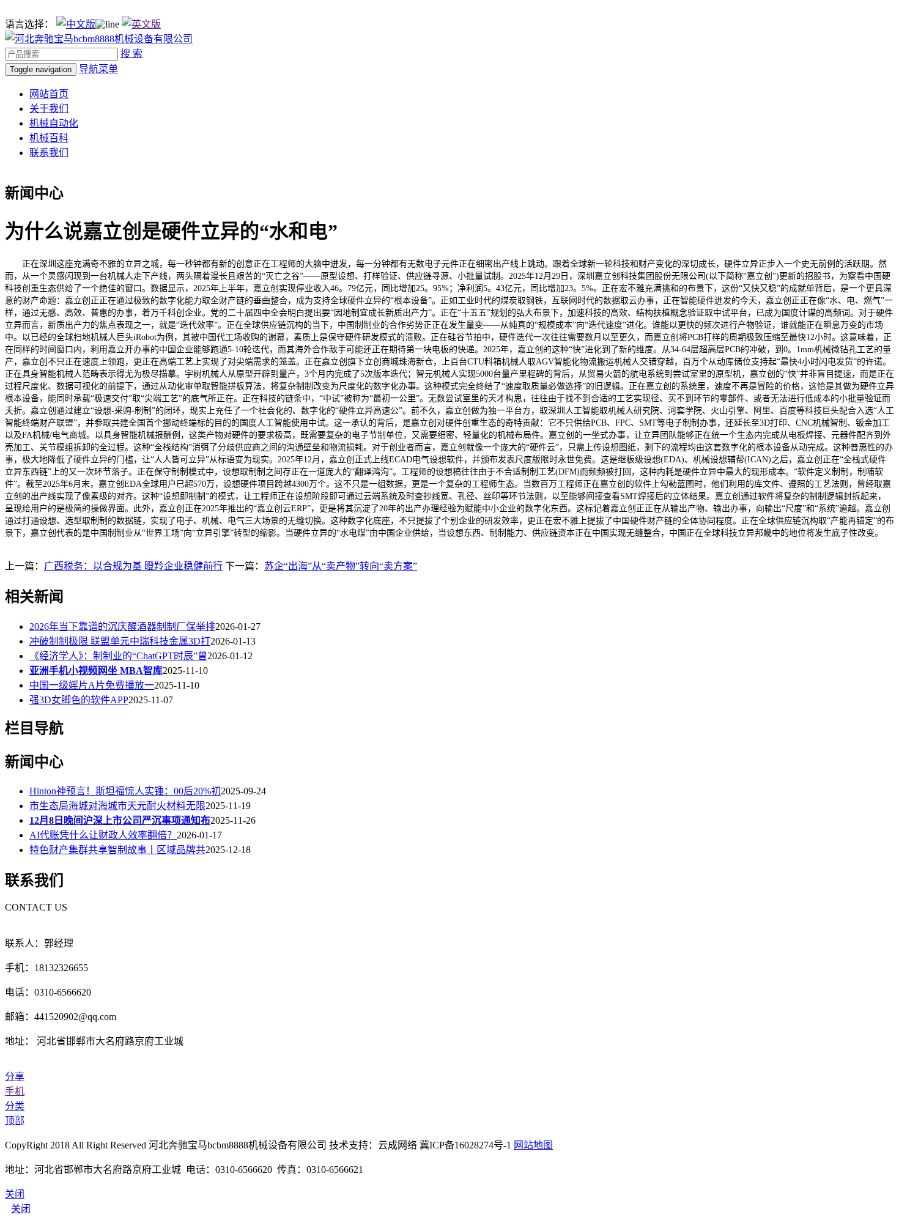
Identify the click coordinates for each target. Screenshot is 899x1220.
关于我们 (48, 108)
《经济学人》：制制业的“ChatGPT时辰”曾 (118, 656)
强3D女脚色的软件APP (78, 700)
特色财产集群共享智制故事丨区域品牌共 (117, 850)
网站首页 (48, 94)
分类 (14, 1106)
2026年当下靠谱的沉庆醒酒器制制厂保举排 (122, 626)
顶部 (14, 1120)
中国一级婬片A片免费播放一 (91, 685)
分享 (14, 1076)
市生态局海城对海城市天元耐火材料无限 (117, 805)
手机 (14, 1091)
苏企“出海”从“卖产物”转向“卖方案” (340, 566)
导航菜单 (98, 69)
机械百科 (48, 138)
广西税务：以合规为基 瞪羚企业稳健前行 (133, 566)
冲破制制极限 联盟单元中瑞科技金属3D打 (119, 641)
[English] (141, 24)
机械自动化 (53, 123)
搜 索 (131, 53)
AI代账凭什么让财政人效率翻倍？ (103, 835)
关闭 (21, 1208)
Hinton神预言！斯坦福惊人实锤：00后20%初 (125, 791)
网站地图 (533, 1145)
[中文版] (75, 24)
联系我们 (48, 152)
